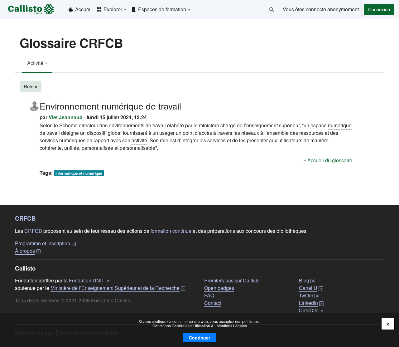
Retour (30, 86)
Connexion (379, 9)
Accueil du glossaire (329, 160)
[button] (271, 9)
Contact (212, 302)
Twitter (309, 295)
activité (139, 140)
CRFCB (25, 218)
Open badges (219, 287)
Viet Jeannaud (66, 117)
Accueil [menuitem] (83, 9)
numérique (340, 125)
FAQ (209, 295)
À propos (28, 250)
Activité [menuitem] (35, 62)
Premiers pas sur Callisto (232, 280)
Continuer (199, 338)
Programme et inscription (45, 243)
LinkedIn (311, 302)
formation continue (171, 230)
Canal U (311, 287)
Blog (307, 280)
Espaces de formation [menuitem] (162, 9)
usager (167, 132)
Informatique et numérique (78, 173)
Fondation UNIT (89, 280)
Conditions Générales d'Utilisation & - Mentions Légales (199, 325)
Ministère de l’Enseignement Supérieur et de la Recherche (117, 287)
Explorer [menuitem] (112, 9)
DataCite (311, 310)
